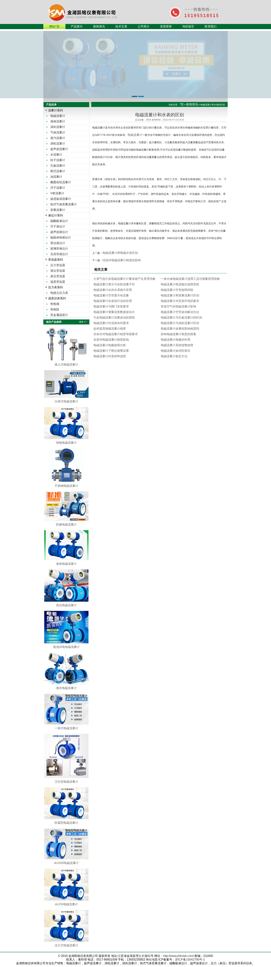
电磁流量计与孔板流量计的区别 (181, 317)
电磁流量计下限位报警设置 (111, 350)
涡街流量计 (57, 126)
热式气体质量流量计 (63, 204)
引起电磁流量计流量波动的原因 (114, 317)
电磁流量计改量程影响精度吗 (180, 328)
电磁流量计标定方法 (174, 356)
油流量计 (56, 176)
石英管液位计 (59, 254)
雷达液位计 (57, 243)
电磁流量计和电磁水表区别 (120, 252)
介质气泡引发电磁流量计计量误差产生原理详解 (124, 278)
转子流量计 (57, 160)
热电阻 (54, 309)
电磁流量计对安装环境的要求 (180, 300)
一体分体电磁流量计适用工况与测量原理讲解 (190, 278)
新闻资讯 (99, 26)
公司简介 (144, 26)
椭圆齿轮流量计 (60, 182)
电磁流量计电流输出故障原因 (180, 284)
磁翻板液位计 (59, 220)
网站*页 (54, 26)
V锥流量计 (57, 193)
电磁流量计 (57, 115)
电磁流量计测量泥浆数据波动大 (114, 312)
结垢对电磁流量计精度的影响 (122, 260)
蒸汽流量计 (57, 138)
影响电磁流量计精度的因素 (178, 334)
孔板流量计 (57, 165)
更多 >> (83, 322)
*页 (182, 104)
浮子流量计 (57, 187)
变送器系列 (55, 259)
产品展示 (77, 26)
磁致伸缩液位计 (60, 237)
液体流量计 (57, 121)
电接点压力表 (59, 292)
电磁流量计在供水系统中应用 (112, 289)
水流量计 (56, 154)
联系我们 (210, 26)
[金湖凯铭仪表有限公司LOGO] (90, 8)
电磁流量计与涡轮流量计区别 (180, 323)
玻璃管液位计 (59, 248)
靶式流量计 (57, 171)
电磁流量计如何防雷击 (175, 350)
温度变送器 (57, 281)
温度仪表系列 (57, 298)
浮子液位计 (57, 226)
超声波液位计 (59, 232)
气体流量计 (57, 132)
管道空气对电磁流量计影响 (178, 306)
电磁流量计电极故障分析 (109, 345)
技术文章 (121, 26)
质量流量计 (57, 209)
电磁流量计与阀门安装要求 (111, 306)
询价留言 (188, 26)
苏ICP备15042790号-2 (190, 959)
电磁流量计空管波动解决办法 (180, 312)
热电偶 (54, 303)
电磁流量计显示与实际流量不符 (114, 284)
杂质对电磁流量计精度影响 (111, 339)
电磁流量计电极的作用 (175, 339)
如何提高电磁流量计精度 (109, 328)
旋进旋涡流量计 (60, 198)
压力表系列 (55, 287)
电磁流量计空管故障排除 (177, 289)
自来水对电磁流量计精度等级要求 (115, 334)
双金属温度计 (59, 314)
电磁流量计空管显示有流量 (111, 295)
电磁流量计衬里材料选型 (109, 356)
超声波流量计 (59, 149)
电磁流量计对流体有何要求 (111, 323)
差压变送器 (57, 276)
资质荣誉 (166, 26)
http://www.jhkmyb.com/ (178, 955)
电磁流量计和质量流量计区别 (180, 295)
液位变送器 (57, 270)
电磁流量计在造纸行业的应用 (112, 300)
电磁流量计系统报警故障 (177, 345)
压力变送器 (57, 265)
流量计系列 (55, 110)
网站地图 (152, 959)
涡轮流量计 (57, 143)
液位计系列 (55, 215)
